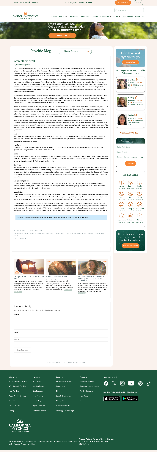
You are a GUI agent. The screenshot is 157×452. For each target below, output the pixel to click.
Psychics (62, 16)
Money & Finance (62, 401)
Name (16, 332)
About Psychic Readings (17, 396)
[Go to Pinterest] (140, 383)
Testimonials (73, 16)
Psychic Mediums (39, 406)
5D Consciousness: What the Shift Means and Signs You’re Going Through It (91, 279)
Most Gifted (13, 401)
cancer (26, 233)
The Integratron (52, 362)
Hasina (131, 79)
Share (22, 238)
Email (16, 340)
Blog (57, 391)
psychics (70, 233)
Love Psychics (38, 396)
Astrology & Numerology (65, 411)
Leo (43, 233)
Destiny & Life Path (63, 406)
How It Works (85, 16)
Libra (47, 233)
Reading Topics (38, 386)
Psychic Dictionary (86, 391)
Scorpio (97, 233)
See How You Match (130, 246)
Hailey (131, 97)
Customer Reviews (39, 411)
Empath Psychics (39, 401)
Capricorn (33, 233)
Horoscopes (104, 16)
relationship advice (80, 233)
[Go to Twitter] (114, 383)
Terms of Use (98, 439)
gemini (39, 233)
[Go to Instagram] (122, 383)
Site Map (110, 439)
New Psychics (38, 391)
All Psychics (37, 381)
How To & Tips (14, 406)
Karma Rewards (127, 16)
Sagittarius (90, 233)
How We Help (14, 391)
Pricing (95, 16)
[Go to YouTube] (131, 383)
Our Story (53, 16)
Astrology (20, 233)
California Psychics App (64, 381)
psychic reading (60, 233)
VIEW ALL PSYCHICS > (130, 133)
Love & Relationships (63, 396)
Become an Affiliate (87, 381)
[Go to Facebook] (106, 383)
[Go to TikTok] (148, 383)
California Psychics (23, 64)
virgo (16, 235)
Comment (18, 314)
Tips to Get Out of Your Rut (75, 362)
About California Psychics (18, 381)
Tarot (103, 233)
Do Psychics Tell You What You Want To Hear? (29, 278)
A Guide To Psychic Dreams (56, 277)
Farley (131, 115)
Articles (115, 16)
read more (17, 291)
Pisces (52, 233)
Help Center (84, 396)
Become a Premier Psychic (89, 386)
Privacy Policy (84, 439)
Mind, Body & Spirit (36, 230)
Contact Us (139, 16)
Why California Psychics (17, 386)
